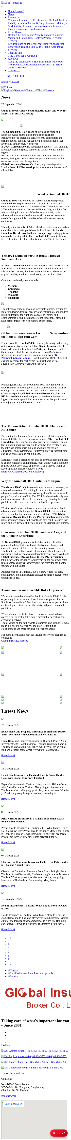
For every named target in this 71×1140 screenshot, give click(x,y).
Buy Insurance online (19, 43)
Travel (31, 38)
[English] (7, 90)
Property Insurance (18, 29)
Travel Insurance (37, 29)
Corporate (58, 35)
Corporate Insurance (19, 20)
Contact (18, 64)
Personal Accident (52, 38)
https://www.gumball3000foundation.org (22, 471)
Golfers (39, 38)
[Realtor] (39, 976)
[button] (6, 87)
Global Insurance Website (14, 640)
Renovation (14, 46)
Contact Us (14, 70)
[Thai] (39, 90)
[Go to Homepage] (11, 2)
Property (39, 35)
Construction (58, 43)
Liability (48, 35)
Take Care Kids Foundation (22, 55)
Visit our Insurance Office (45, 61)
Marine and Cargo (18, 38)
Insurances (13, 17)
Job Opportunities (32, 64)
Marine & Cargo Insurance (42, 23)
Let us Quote (14, 32)
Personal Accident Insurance (48, 26)
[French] (29, 90)
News (11, 14)
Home (16, 11)
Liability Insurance (18, 23)
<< (9, 938)
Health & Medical (58, 20)
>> (9, 964)
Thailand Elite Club (31, 46)
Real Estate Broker (41, 43)
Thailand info (15, 52)
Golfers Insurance (39, 20)
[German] (18, 90)
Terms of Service (17, 67)
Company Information (19, 61)
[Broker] (39, 970)
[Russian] (48, 90)
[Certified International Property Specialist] (39, 973)
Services (12, 40)
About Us (13, 58)
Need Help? (59, 1133)
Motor (30, 35)
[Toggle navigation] (2, 6)
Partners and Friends (53, 64)
